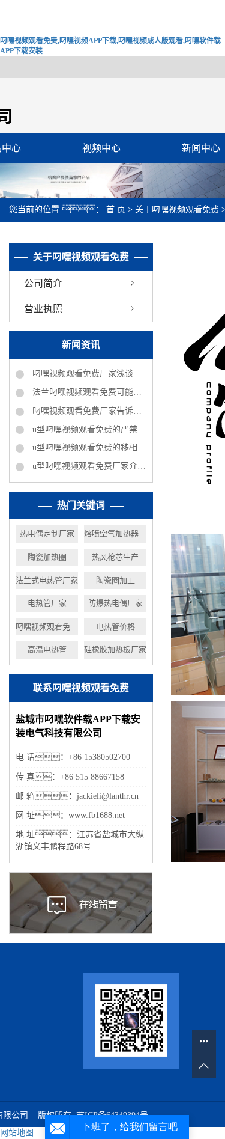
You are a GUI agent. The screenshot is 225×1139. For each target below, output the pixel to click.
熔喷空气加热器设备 (115, 533)
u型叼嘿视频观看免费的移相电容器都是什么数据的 (88, 447)
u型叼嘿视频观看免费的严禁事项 (88, 429)
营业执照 (43, 309)
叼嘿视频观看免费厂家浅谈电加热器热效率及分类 (88, 373)
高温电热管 (47, 649)
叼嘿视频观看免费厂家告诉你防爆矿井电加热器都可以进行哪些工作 (88, 410)
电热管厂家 (47, 603)
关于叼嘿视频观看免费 (178, 209)
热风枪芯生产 (115, 556)
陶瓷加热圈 (47, 556)
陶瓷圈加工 (115, 580)
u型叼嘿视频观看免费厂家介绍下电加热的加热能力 (88, 466)
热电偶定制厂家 (47, 533)
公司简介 (43, 283)
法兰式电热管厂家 (47, 580)
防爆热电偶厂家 (115, 603)
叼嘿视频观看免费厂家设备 (47, 626)
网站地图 (17, 1132)
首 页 (115, 209)
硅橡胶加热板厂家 (115, 649)
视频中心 (101, 148)
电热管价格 (115, 626)
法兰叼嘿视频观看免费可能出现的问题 (88, 392)
